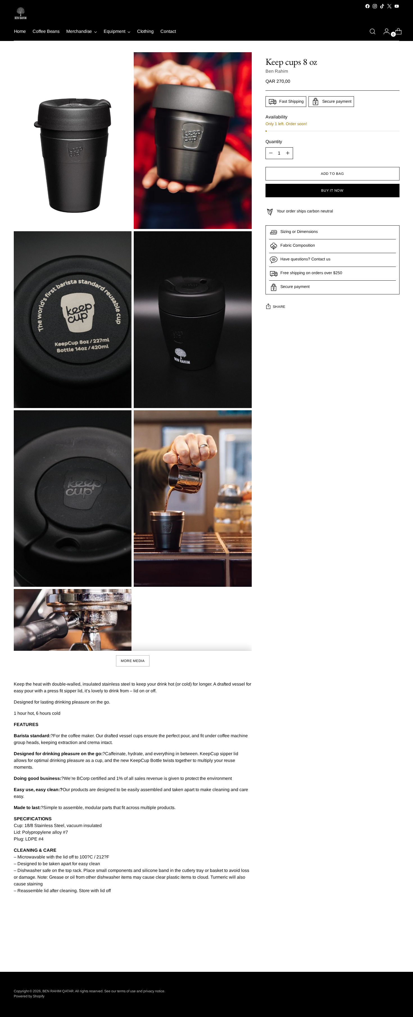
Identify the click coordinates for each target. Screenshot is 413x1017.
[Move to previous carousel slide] (382, 952)
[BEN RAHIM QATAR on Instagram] (374, 6)
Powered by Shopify (29, 996)
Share (279, 307)
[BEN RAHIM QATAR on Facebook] (367, 6)
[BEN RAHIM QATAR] (21, 14)
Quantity (274, 141)
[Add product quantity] (288, 153)
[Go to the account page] (384, 31)
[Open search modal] (372, 31)
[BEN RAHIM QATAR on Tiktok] (382, 6)
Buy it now (332, 191)
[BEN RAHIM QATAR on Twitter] (389, 6)
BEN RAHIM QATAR (58, 991)
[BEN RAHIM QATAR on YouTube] (396, 6)
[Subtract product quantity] (271, 153)
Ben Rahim (277, 71)
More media (132, 661)
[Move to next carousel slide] (395, 952)
